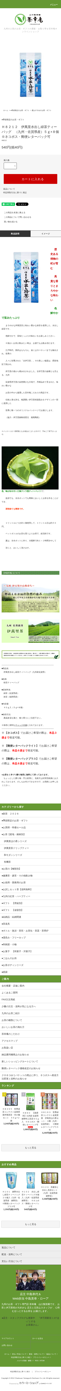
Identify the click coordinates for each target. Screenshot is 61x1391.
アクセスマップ (10, 1040)
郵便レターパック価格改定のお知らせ (21, 1068)
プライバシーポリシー (41, 1357)
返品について (9, 189)
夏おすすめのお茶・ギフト (41, 110)
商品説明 (15, 234)
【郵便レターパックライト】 (22, 745)
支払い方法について (19, 1354)
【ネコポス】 (12, 732)
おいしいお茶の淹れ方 (13, 1027)
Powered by (14, 1384)
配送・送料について (36, 1354)
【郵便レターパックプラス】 (22, 758)
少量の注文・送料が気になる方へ (19, 1006)
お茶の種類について (12, 1020)
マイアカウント (8, 1338)
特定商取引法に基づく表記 (15, 192)
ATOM (42, 1361)
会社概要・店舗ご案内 (13, 985)
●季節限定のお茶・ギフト (20, 110)
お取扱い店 (7, 1047)
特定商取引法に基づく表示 (20, 1371)
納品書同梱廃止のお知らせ (15, 1054)
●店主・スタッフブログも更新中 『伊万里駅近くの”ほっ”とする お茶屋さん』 (30, 1321)
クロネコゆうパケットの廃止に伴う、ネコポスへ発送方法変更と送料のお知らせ (30, 1077)
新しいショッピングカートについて (20, 1061)
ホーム (5, 110)
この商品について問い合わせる (17, 217)
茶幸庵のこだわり (11, 1034)
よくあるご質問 (10, 992)
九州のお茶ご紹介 (11, 1013)
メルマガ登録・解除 (24, 1361)
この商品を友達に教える (14, 212)
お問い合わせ (7, 1345)
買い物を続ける (11, 222)
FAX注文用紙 (8, 999)
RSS (36, 1361)
